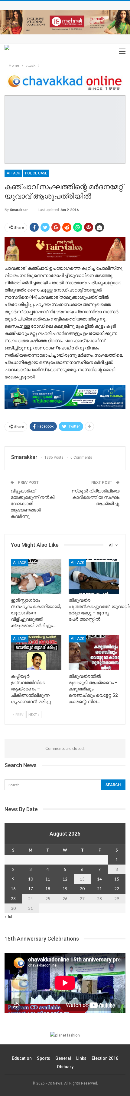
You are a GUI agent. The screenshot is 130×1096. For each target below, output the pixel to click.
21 (99, 888)
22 (116, 888)
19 (65, 888)
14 (99, 879)
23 (13, 898)
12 (65, 879)
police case (36, 173)
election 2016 (105, 1058)
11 (47, 879)
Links (81, 1058)
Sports (43, 1058)
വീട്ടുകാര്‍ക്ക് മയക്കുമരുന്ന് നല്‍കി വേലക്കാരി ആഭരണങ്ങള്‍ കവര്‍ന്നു (32, 503)
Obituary (65, 1066)
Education (22, 1058)
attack (13, 173)
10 (30, 879)
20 (82, 888)
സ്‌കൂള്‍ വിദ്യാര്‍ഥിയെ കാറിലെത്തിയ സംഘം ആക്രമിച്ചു (95, 497)
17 (30, 888)
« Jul (8, 916)
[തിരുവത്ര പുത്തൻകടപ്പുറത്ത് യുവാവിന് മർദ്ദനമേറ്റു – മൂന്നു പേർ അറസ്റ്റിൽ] (94, 576)
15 (116, 879)
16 (13, 888)
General (63, 1058)
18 (47, 888)
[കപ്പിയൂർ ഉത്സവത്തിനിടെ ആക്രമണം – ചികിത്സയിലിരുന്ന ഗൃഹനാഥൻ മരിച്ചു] (36, 652)
